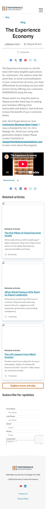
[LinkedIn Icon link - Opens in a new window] (25, 486)
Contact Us (23, 494)
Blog (7, 17)
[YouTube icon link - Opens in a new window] (21, 486)
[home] (12, 8)
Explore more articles (23, 386)
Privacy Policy (23, 499)
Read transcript (8, 180)
